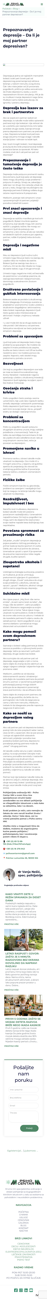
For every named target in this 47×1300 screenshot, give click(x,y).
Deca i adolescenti (23, 1246)
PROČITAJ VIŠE (11, 924)
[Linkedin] (26, 1290)
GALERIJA (23, 1223)
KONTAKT (23, 1228)
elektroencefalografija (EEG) (23, 1252)
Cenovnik (23, 1243)
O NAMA (23, 1214)
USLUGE (23, 1217)
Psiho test (23, 1259)
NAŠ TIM (23, 1231)
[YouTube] (31, 1290)
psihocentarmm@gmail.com (20, 853)
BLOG (23, 1225)
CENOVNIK (23, 1220)
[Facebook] (15, 1290)
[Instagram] (21, 1290)
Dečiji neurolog (23, 1249)
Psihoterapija (23, 1257)
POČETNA (23, 1212)
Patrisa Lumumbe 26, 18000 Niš (22, 858)
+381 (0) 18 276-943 (15, 849)
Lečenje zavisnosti (23, 1254)
